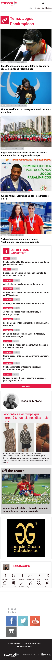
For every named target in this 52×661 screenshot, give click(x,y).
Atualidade (8, 280)
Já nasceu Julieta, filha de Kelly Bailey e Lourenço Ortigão (22, 313)
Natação (5, 235)
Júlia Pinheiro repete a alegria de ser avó (23, 284)
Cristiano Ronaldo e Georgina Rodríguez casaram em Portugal (22, 368)
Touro (13, 579)
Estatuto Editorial (33, 643)
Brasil (4, 148)
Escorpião (13, 587)
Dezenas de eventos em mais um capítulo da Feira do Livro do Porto (24, 274)
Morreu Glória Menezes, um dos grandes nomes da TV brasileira (26, 293)
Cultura (6, 269)
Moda (27, 8)
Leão (38, 579)
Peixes (47, 587)
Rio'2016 (5, 62)
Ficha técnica (14, 643)
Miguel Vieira (6, 192)
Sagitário (21, 587)
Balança (4, 587)
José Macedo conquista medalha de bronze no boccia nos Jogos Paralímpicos (25, 67)
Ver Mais (26, 386)
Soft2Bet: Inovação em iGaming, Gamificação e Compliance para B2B (25, 346)
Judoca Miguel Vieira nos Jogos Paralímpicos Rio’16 (25, 197)
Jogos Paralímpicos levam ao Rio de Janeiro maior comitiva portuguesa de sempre (24, 154)
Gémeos (21, 579)
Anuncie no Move (24, 646)
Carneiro (4, 579)
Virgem (47, 579)
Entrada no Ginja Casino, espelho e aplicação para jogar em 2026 (24, 379)
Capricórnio (30, 587)
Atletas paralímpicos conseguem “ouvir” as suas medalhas (26, 110)
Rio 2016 (5, 105)
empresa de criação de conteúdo (46, 654)
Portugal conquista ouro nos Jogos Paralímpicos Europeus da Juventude (20, 240)
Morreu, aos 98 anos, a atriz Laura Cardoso (24, 303)
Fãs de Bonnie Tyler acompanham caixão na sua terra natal (26, 324)
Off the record (13, 471)
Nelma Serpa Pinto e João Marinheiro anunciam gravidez (26, 357)
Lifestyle (7, 341)
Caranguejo (30, 579)
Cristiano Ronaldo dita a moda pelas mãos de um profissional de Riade (26, 263)
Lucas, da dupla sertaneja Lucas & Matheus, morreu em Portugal (24, 335)
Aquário (38, 587)
